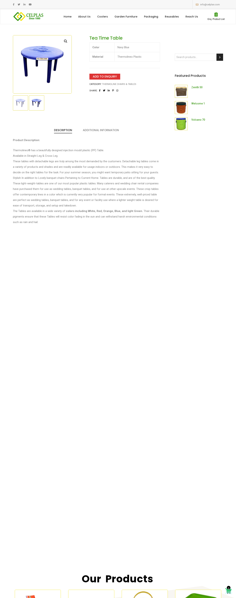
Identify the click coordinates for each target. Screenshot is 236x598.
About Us (84, 16)
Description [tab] (63, 130)
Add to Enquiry (105, 76)
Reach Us (191, 16)
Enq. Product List (216, 19)
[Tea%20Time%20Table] (99, 90)
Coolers (102, 16)
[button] (65, 41)
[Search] (219, 57)
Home (68, 16)
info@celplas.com (210, 4)
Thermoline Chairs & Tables (119, 84)
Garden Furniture (125, 16)
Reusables (172, 16)
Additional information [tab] (101, 130)
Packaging (151, 16)
